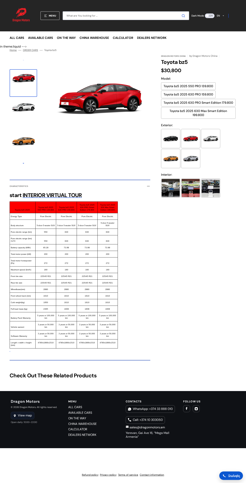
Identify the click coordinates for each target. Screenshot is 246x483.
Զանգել (234, 476)
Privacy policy (108, 474)
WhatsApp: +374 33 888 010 (153, 409)
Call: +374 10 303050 (148, 420)
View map (25, 415)
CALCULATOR (77, 429)
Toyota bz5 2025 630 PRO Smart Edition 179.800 (198, 103)
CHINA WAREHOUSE (82, 424)
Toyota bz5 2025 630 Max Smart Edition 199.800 (198, 113)
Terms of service (128, 474)
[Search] (184, 16)
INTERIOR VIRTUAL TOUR (52, 195)
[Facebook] (186, 408)
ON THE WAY (77, 418)
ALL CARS (75, 407)
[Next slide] (23, 164)
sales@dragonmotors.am (147, 427)
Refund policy (90, 474)
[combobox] (126, 15)
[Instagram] (196, 408)
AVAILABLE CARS (80, 413)
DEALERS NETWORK (82, 435)
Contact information (152, 474)
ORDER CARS (30, 50)
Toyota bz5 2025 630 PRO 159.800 (188, 94)
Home (13, 50)
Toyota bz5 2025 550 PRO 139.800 (188, 86)
